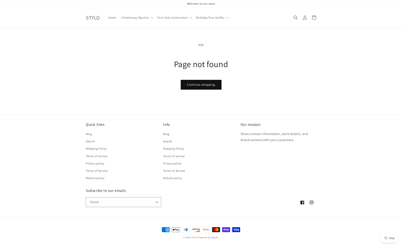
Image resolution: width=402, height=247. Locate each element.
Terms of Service (97, 171)
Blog (89, 134)
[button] (137, 17)
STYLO (195, 237)
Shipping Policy (96, 148)
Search (90, 141)
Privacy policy (95, 163)
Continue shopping (201, 85)
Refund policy (95, 178)
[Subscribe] (156, 202)
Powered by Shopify (208, 237)
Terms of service (97, 156)
